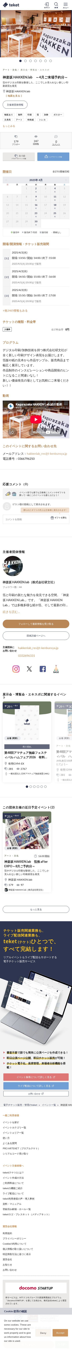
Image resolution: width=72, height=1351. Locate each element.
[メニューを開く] (65, 5)
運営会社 (7, 1259)
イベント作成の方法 (13, 1177)
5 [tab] (40, 61)
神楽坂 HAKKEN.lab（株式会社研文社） (29, 582)
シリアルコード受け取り (15, 1153)
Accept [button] (60, 1332)
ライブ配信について (13, 1193)
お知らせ (7, 1264)
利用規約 (7, 1233)
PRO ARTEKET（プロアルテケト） (21, 1148)
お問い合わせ (10, 1269)
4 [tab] (35, 61)
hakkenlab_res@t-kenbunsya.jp (47, 453)
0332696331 (26, 655)
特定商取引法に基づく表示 (17, 1254)
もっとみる (9, 125)
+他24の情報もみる (15, 310)
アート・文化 (10, 69)
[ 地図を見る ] (14, 95)
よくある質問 (10, 1143)
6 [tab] (45, 61)
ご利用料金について (13, 1182)
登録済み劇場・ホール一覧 (17, 1209)
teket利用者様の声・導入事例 (18, 1198)
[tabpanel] (36, 33)
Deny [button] (43, 1333)
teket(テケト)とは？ (13, 1172)
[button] (27, 786)
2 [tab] (25, 61)
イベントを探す (11, 1122)
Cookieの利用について (14, 1243)
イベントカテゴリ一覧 (14, 1127)
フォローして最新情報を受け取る (36, 623)
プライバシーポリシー (14, 1238)
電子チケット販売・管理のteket (20, 1104)
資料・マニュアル (12, 1203)
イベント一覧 (49, 1104)
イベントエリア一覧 (13, 1132)
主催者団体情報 (15, 104)
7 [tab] (50, 61)
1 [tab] (20, 61)
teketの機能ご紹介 (13, 1188)
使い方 (6, 1137)
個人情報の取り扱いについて (18, 1248)
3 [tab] (30, 61)
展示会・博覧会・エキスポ (35, 69)
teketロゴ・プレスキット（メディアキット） (27, 1214)
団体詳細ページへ (36, 635)
